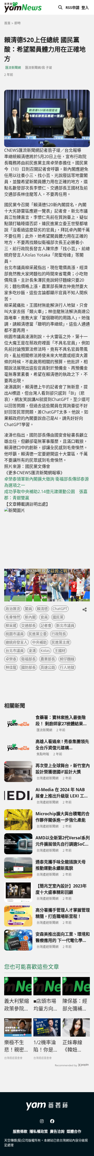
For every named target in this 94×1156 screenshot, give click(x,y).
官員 (44, 617)
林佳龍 (10, 667)
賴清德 (42, 608)
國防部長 (28, 667)
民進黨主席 (60, 642)
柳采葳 (10, 625)
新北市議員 (65, 625)
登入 (85, 7)
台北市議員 (14, 650)
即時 (17, 23)
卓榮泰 (10, 658)
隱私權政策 (39, 1131)
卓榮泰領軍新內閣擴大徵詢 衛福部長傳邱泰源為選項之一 (46, 482)
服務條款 (20, 1131)
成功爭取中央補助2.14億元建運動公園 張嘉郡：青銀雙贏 (45, 495)
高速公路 (47, 667)
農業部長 (47, 658)
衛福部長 (28, 658)
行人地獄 (67, 667)
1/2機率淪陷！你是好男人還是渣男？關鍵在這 (45, 1046)
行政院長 (58, 633)
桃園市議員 (14, 633)
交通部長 (28, 625)
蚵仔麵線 (67, 658)
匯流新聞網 (13, 67)
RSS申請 (72, 7)
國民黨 (57, 617)
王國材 (60, 650)
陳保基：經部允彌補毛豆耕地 (74, 1005)
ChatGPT (59, 608)
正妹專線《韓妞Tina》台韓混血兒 (74, 1046)
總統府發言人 (16, 642)
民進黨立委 (37, 633)
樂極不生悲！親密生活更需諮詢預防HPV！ (16, 1046)
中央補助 (39, 642)
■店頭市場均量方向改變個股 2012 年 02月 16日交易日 (46, 1005)
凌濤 (32, 650)
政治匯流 (12, 608)
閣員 (28, 608)
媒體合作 (74, 1131)
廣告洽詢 (57, 1131)
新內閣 (30, 617)
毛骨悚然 (12, 617)
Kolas (45, 650)
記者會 (45, 625)
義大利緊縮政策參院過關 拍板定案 (17, 1005)
